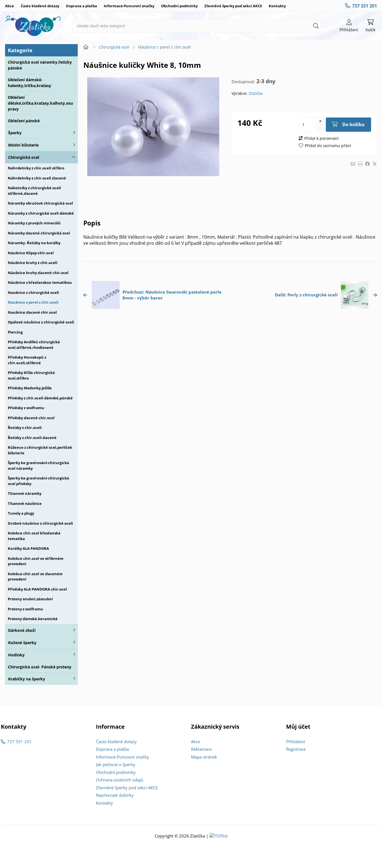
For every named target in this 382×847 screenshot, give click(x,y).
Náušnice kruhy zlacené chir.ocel (38, 272)
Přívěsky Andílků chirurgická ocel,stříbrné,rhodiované (34, 344)
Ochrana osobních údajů (119, 780)
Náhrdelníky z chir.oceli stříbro (36, 168)
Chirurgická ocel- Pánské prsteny (39, 667)
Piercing (15, 332)
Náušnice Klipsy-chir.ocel (31, 252)
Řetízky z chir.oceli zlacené (32, 437)
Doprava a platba (81, 5)
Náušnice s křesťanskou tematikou (40, 282)
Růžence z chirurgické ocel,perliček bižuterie (40, 450)
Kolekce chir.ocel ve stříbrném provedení (35, 561)
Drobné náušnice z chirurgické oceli (40, 523)
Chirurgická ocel (23, 157)
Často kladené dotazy (40, 5)
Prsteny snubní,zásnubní (30, 598)
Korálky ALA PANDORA (28, 548)
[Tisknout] (360, 164)
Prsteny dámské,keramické (33, 618)
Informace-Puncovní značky (129, 5)
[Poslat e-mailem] (353, 164)
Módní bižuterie (23, 145)
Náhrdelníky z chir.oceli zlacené (37, 178)
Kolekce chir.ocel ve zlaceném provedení (35, 576)
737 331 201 (364, 6)
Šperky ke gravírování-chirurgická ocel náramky (38, 465)
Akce (9, 5)
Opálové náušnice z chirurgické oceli (41, 322)
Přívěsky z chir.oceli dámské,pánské (40, 397)
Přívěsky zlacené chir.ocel (31, 417)
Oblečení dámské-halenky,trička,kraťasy (29, 82)
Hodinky (16, 655)
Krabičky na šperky (26, 679)
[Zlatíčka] (33, 26)
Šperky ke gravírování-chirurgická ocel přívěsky (38, 481)
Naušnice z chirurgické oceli (33, 292)
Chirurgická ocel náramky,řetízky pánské (40, 65)
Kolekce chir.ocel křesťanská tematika (34, 536)
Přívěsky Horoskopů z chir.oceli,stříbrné (27, 360)
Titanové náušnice (25, 503)
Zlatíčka (256, 93)
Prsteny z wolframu (25, 608)
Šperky (15, 132)
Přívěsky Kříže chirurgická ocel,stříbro (31, 375)
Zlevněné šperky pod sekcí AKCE (233, 5)
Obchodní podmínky (179, 5)
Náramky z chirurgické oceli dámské (41, 213)
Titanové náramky (24, 493)
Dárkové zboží (22, 630)
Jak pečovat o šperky (115, 764)
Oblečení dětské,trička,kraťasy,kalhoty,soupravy (40, 103)
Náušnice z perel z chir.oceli (33, 302)
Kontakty (277, 5)
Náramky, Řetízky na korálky (34, 242)
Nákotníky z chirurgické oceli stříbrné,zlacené (34, 190)
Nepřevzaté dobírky (115, 795)
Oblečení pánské (24, 120)
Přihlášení (295, 741)
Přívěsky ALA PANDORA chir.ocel (37, 589)
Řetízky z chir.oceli (25, 427)
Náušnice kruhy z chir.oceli (32, 262)
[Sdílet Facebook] (367, 164)
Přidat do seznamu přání (328, 145)
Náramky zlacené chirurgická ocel (39, 233)
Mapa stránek (204, 757)
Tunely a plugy (21, 513)
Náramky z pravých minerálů (34, 222)
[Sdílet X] (374, 164)
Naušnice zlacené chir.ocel (32, 312)
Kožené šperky (22, 642)
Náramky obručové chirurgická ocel (40, 203)
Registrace (296, 749)
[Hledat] (316, 26)
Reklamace (201, 749)
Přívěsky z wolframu (26, 407)
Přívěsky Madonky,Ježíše (30, 387)
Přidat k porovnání (321, 138)
